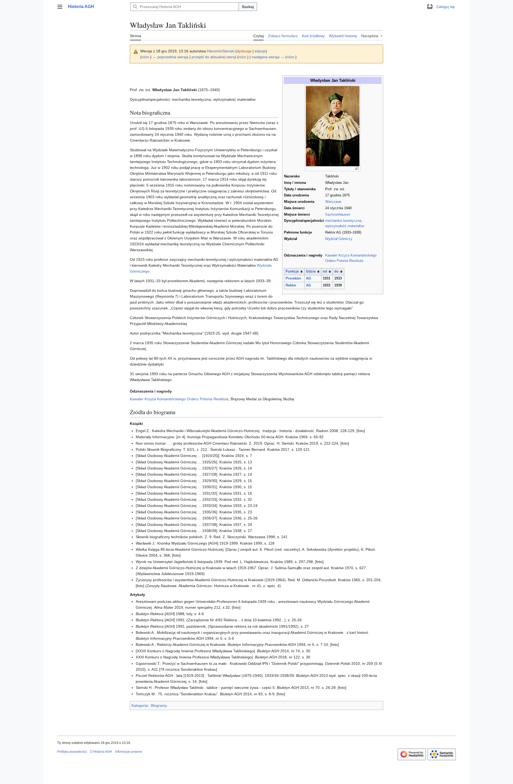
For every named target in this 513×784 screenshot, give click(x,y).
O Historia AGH (101, 752)
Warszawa (333, 202)
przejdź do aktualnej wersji (214, 57)
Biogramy (159, 705)
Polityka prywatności (72, 752)
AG (308, 278)
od (325, 271)
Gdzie (311, 271)
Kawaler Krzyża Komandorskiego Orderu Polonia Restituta (179, 399)
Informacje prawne (128, 752)
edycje (260, 51)
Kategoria (139, 705)
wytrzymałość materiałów (344, 226)
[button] (60, 6)
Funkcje (292, 271)
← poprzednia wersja (170, 57)
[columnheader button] (294, 271)
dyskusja (244, 51)
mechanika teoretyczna (343, 221)
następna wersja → (268, 57)
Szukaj (248, 7)
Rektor (291, 285)
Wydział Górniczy (338, 239)
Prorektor (293, 278)
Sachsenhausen (337, 214)
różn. (146, 57)
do (336, 271)
